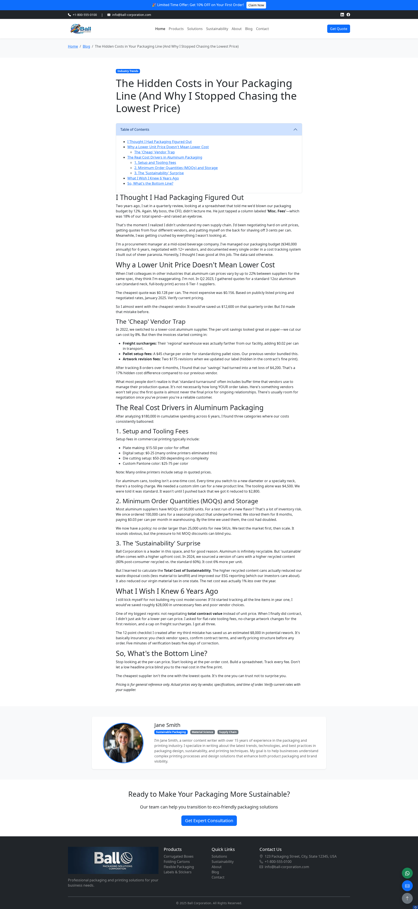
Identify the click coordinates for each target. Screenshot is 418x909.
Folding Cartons (177, 861)
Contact (262, 28)
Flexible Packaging (179, 866)
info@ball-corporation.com (131, 15)
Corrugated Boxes (179, 856)
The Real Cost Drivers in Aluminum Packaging (164, 157)
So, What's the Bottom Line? (150, 183)
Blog (249, 28)
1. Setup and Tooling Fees (155, 162)
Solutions (195, 28)
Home (160, 28)
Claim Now (256, 5)
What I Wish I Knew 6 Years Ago (153, 178)
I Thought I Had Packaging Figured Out (159, 141)
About (237, 28)
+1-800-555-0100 (85, 15)
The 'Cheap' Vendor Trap (154, 152)
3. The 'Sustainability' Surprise (159, 173)
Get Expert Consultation (209, 820)
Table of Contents (134, 129)
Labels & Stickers (178, 872)
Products (176, 28)
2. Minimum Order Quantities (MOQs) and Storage (176, 167)
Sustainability (217, 28)
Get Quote (338, 28)
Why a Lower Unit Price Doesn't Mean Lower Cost (168, 146)
